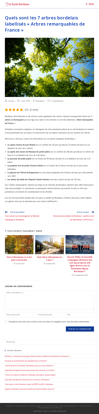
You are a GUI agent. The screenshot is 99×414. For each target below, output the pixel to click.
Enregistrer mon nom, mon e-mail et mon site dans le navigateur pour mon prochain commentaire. (49, 321)
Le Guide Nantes (43, 407)
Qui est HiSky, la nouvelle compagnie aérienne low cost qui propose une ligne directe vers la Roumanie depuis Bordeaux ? (79, 264)
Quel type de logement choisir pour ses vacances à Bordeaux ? (27, 380)
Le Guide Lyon (56, 407)
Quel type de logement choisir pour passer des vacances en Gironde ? (30, 370)
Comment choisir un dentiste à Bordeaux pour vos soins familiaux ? (29, 366)
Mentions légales (34, 406)
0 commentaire (57, 101)
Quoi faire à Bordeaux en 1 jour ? (49, 258)
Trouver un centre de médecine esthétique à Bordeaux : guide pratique (30, 375)
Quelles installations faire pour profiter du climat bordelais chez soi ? (30, 389)
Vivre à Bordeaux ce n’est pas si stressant (19, 258)
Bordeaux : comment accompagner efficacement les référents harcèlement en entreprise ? (37, 356)
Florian (11, 101)
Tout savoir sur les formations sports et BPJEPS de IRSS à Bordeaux (29, 384)
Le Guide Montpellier (67, 406)
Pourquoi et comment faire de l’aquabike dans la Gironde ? (26, 361)
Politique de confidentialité (16, 406)
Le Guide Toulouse (84, 406)
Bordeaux (40, 101)
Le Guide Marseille (50, 406)
